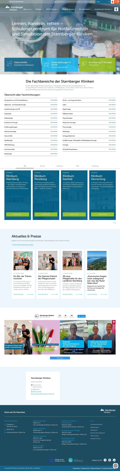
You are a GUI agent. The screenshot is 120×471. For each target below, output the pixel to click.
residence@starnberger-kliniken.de (73, 427)
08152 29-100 (37, 438)
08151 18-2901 (66, 432)
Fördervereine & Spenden (74, 1)
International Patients (88, 1)
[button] (116, 9)
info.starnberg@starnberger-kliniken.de (43, 393)
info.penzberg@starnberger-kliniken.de (45, 432)
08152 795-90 (37, 447)
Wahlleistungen (94, 427)
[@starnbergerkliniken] (36, 316)
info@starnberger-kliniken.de (16, 432)
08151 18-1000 (66, 425)
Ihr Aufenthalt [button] (84, 9)
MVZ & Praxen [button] (51, 9)
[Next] (117, 40)
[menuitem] (28, 9)
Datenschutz (85, 468)
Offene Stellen (94, 435)
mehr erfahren (18, 294)
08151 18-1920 (37, 391)
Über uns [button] (26, 9)
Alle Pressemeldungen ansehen (23, 244)
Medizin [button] (38, 9)
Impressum (76, 468)
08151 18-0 (36, 389)
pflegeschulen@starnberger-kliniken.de (74, 434)
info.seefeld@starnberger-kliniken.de (44, 449)
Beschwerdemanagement (97, 433)
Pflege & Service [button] (68, 9)
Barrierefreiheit (96, 468)
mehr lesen (17, 214)
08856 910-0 (37, 430)
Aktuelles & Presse (60, 1)
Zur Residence (20, 35)
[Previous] (2, 40)
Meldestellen (94, 430)
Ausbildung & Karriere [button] (103, 9)
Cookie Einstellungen (109, 468)
